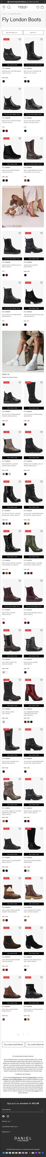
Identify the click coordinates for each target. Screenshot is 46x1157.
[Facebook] (3, 1116)
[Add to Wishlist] (19, 39)
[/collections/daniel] (23, 207)
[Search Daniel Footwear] (9, 7)
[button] (23, 1121)
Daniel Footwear (16, 1149)
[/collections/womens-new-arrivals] (23, 354)
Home (4, 14)
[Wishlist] (38, 7)
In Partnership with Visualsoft (30, 1149)
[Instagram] (8, 1116)
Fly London (35, 1091)
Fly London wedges (16, 1079)
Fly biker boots (15, 1077)
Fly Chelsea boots (31, 1077)
